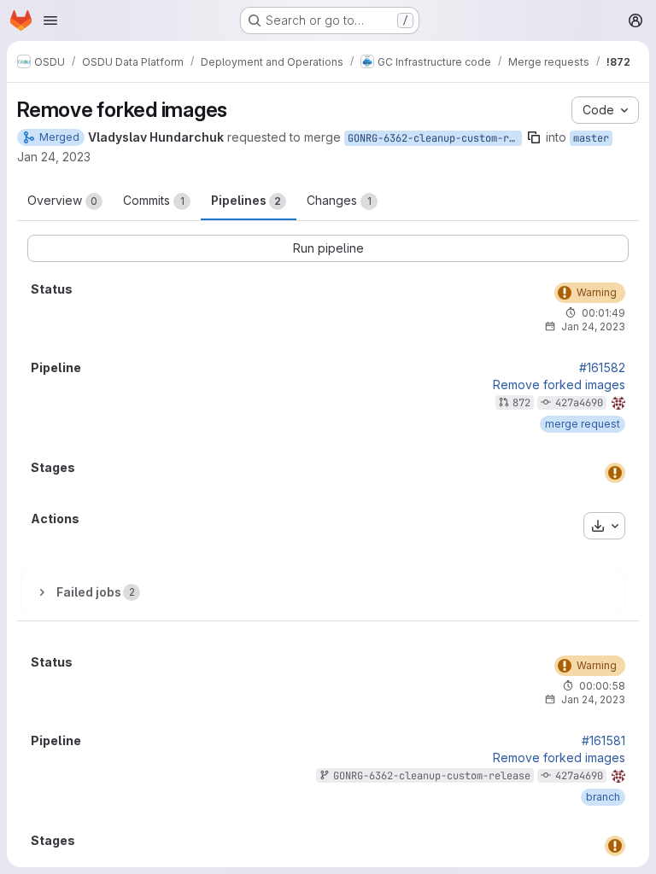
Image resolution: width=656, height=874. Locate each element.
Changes (339, 200)
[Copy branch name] (534, 137)
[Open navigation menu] (50, 20)
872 (521, 403)
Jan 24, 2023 (54, 156)
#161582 (602, 368)
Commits (153, 200)
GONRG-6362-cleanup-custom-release (435, 138)
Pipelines (246, 200)
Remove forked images (559, 385)
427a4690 (579, 403)
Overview (62, 200)
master (591, 138)
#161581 (603, 741)
